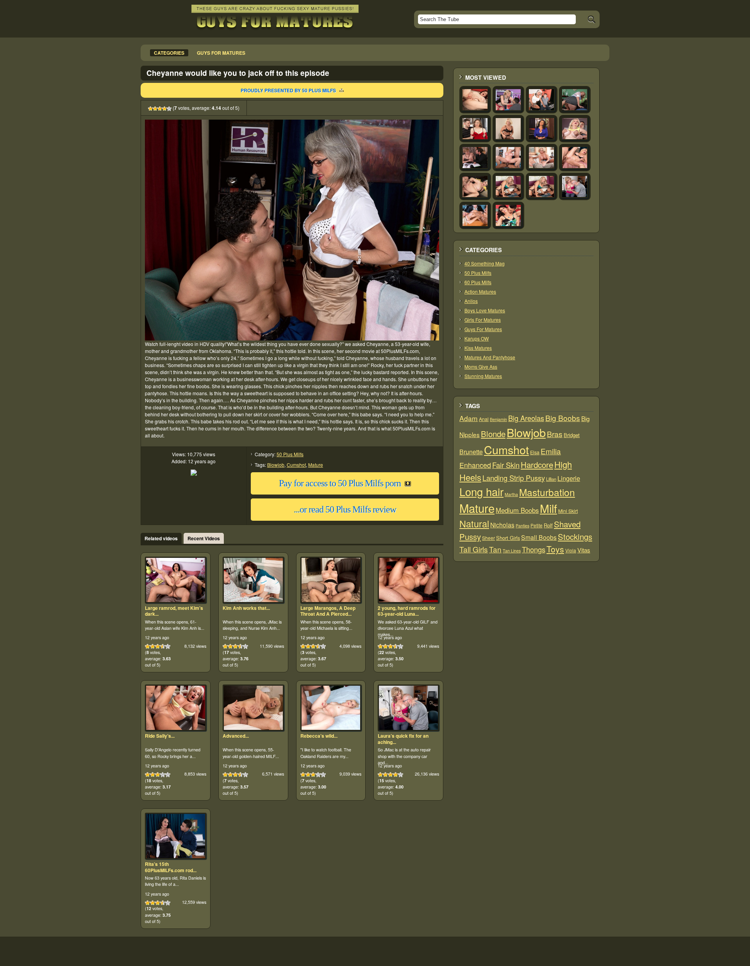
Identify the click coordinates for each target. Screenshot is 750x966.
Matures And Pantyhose (489, 357)
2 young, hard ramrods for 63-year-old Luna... (407, 611)
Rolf (548, 525)
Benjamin (498, 419)
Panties (522, 526)
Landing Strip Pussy (513, 478)
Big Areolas (526, 418)
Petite (536, 525)
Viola (570, 550)
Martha (511, 494)
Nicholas (502, 524)
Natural (474, 523)
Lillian (551, 479)
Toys (555, 549)
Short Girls (508, 537)
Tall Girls (473, 549)
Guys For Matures (483, 329)
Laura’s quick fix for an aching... (403, 739)
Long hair (481, 491)
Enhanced (475, 465)
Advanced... (236, 735)
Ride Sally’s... (160, 735)
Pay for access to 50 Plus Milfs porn (340, 483)
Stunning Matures (483, 376)
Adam (468, 418)
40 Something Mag (484, 263)
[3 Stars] (159, 108)
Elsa (534, 452)
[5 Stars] (169, 108)
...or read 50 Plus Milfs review (345, 509)
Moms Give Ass (480, 366)
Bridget (572, 435)
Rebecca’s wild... (319, 735)
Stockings (575, 536)
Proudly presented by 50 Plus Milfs (288, 90)
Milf (548, 508)
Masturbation (547, 492)
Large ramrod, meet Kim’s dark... (174, 611)
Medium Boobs (517, 510)
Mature (315, 464)
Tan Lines (512, 551)
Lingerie (568, 478)
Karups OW (476, 338)
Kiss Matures (478, 347)
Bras (554, 433)
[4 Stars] (164, 108)
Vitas (583, 550)
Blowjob (275, 464)
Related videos (161, 538)
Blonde (493, 433)
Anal (484, 419)
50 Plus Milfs (290, 454)
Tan (495, 549)
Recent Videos (204, 538)
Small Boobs (539, 537)
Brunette (471, 451)
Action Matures (480, 291)
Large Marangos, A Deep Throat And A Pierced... (327, 611)
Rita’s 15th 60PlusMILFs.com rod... (170, 867)
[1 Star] (150, 108)
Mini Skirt (568, 510)
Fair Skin (506, 465)
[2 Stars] (155, 108)
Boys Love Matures (484, 310)
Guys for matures (221, 52)
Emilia (551, 451)
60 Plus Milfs (477, 282)
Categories (169, 52)
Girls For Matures (482, 319)
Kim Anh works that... (246, 607)
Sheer (488, 537)
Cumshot (296, 464)
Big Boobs (562, 417)
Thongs (533, 549)
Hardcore (537, 464)
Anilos (471, 301)
